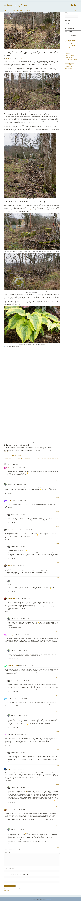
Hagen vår (67, 47)
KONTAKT (29, 10)
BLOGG (7, 10)
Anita (8, 810)
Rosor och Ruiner (69, 66)
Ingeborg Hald (11, 635)
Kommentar (7, 852)
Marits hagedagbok (70, 57)
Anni (8, 769)
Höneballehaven (69, 51)
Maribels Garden (69, 55)
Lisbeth (9, 500)
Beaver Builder (48, 899)
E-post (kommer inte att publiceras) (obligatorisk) (16, 874)
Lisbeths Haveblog (12, 665)
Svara (57, 480)
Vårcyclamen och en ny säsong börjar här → (48, 458)
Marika (9, 565)
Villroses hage (11, 598)
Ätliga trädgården (12, 529)
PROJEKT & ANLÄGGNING (14, 455)
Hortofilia (67, 53)
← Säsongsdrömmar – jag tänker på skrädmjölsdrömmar (19, 458)
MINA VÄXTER (15, 10)
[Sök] (76, 10)
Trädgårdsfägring (8, 452)
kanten (32, 210)
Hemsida (6, 880)
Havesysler (68, 49)
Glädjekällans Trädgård (71, 45)
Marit (9, 467)
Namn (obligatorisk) (9, 868)
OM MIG (22, 10)
